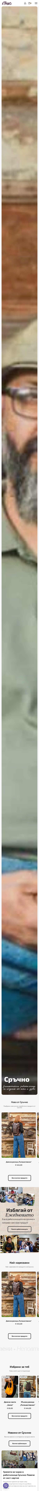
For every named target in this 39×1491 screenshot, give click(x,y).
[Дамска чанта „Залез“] (10, 1387)
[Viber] (6, 1485)
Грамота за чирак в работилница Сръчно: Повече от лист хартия (19, 1474)
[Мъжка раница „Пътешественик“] (27, 1387)
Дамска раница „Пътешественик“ (19, 1162)
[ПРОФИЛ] (25, 3)
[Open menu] (36, 3)
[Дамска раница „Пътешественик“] (19, 1135)
